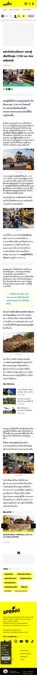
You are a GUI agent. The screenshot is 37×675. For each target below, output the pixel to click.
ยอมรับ (6, 658)
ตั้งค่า (6, 662)
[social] (15, 641)
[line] (12, 89)
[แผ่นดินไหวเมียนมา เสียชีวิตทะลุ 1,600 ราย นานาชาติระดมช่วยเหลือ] (18, 523)
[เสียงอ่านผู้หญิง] (17, 16)
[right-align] (29, 3)
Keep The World (14, 10)
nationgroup (24, 651)
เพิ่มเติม (6, 654)
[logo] (7, 3)
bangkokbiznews (25, 654)
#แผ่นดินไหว (9, 574)
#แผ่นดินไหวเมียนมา (24, 574)
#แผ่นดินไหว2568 (11, 587)
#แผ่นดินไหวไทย (25, 578)
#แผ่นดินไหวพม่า (10, 578)
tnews (22, 660)
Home (5, 10)
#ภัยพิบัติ (8, 591)
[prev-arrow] (4, 526)
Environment (26, 10)
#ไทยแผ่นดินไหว (10, 583)
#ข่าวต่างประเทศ (21, 591)
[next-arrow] (33, 526)
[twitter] (9, 89)
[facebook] (7, 89)
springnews (24, 657)
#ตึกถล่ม (24, 587)
